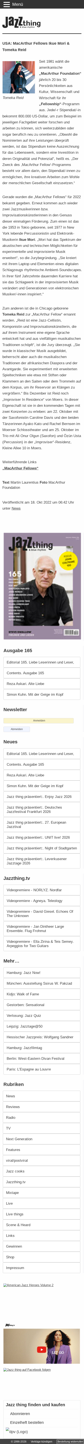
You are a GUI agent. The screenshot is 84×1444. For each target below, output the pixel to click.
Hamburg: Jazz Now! (23, 972)
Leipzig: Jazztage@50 (24, 1026)
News (16, 508)
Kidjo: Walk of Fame (23, 994)
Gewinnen (14, 1246)
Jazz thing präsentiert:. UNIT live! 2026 (38, 837)
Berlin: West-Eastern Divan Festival (35, 1058)
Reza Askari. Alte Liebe (25, 684)
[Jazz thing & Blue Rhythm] (22, 27)
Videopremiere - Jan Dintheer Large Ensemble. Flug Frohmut (35, 928)
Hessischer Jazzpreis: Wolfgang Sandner (40, 1037)
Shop (10, 1257)
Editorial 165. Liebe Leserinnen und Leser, (40, 662)
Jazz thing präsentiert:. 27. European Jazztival (36, 824)
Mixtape (12, 1192)
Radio (10, 1117)
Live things (14, 1214)
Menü (17, 4)
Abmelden (17, 729)
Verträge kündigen (41, 1441)
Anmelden (39, 720)
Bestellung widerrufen (70, 1441)
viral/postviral (17, 1160)
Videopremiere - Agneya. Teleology (34, 901)
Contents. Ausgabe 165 (25, 673)
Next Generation (19, 1139)
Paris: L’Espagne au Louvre (29, 1069)
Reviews (13, 1107)
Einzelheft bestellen (27, 1422)
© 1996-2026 (18, 1441)
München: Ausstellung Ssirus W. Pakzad (39, 983)
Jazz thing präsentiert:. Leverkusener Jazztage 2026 (37, 861)
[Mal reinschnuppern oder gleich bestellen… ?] (42, 1300)
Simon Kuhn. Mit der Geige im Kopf (35, 694)
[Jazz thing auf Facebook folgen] (42, 1382)
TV (8, 1128)
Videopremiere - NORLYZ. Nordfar (34, 890)
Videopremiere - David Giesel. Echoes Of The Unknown (40, 913)
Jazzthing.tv (16, 1182)
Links (10, 1235)
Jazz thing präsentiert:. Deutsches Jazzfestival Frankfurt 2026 (34, 809)
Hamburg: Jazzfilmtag (24, 1048)
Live (9, 1203)
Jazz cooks (15, 1171)
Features (13, 1150)
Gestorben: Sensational (25, 1005)
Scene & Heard (18, 1225)
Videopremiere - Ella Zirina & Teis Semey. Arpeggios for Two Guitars (40, 943)
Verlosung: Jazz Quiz (24, 1015)
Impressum (15, 1268)
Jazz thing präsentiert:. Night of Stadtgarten (42, 848)
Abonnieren (20, 1414)
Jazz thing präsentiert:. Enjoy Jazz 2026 (39, 796)
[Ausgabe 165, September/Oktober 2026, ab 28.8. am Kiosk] (42, 586)
